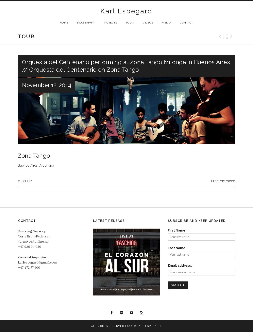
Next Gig (232, 36)
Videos (148, 22)
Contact (186, 22)
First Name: (177, 230)
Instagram (141, 312)
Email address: (180, 265)
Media (166, 22)
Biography (85, 22)
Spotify (121, 312)
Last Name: (177, 248)
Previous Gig (219, 36)
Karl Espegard (126, 11)
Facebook (111, 312)
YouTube (131, 312)
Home (64, 22)
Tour (130, 22)
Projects (110, 22)
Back (226, 36)
